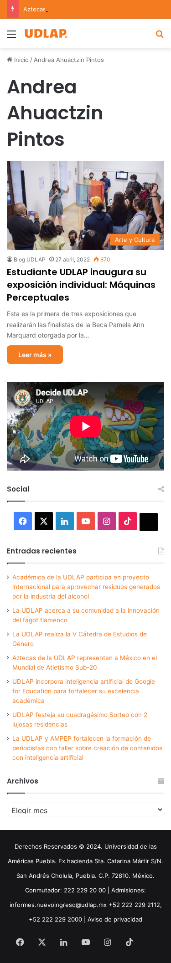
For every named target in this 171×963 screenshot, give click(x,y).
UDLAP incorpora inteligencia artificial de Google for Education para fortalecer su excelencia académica (83, 691)
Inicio (20, 59)
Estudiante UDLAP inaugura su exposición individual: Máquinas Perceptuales (81, 285)
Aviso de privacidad (115, 919)
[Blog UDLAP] (45, 33)
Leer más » (35, 355)
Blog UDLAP (30, 259)
